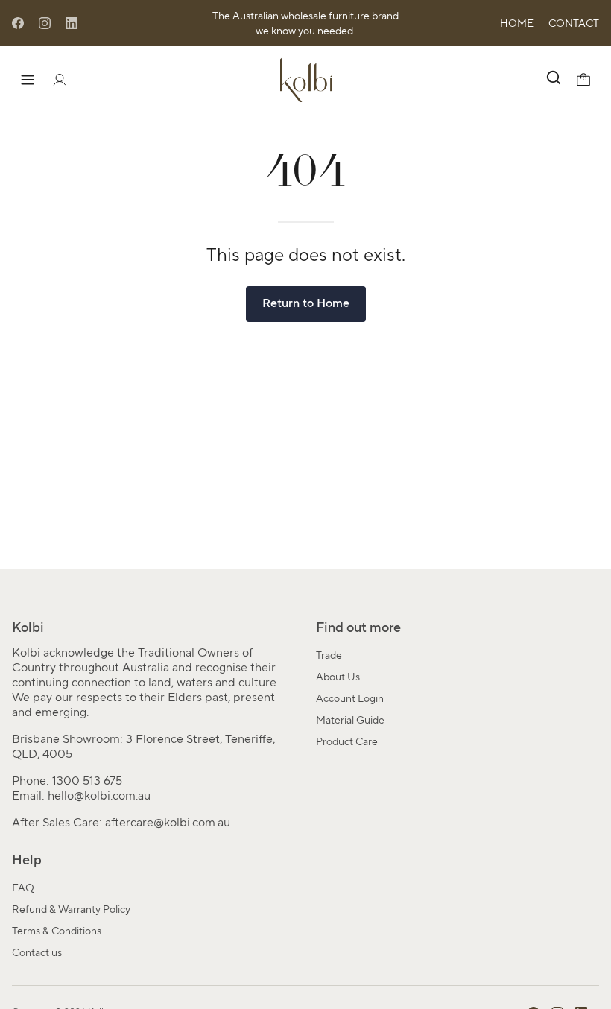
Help (27, 860)
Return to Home (305, 302)
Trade (329, 655)
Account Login (350, 698)
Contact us (37, 952)
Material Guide (350, 719)
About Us (338, 676)
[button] (552, 80)
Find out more (358, 627)
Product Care (347, 741)
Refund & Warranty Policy (71, 909)
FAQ (23, 887)
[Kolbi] (306, 79)
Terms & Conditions (56, 930)
